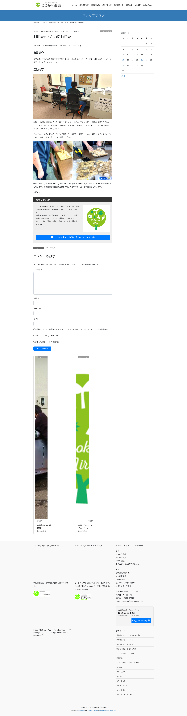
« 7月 (123, 76)
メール (37, 309)
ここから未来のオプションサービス (128, 662)
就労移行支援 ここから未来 (126, 649)
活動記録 (119, 658)
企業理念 (119, 676)
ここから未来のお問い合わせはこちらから (74, 237)
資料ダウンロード (122, 685)
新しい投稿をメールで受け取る (47, 342)
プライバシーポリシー (124, 694)
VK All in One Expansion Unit (107, 710)
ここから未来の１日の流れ (125, 653)
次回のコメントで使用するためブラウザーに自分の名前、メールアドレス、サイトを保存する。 (72, 329)
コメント (38, 270)
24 (123, 65)
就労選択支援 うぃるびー (125, 640)
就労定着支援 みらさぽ (124, 644)
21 (142, 60)
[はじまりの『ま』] (82, 437)
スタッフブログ (106, 31)
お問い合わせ (121, 681)
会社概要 (119, 667)
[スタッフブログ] (41, 437)
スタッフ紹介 (121, 672)
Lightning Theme (93, 710)
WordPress (81, 710)
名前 (36, 298)
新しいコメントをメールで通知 (47, 336)
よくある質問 (121, 690)
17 (123, 60)
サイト (36, 319)
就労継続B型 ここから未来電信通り (128, 635)
